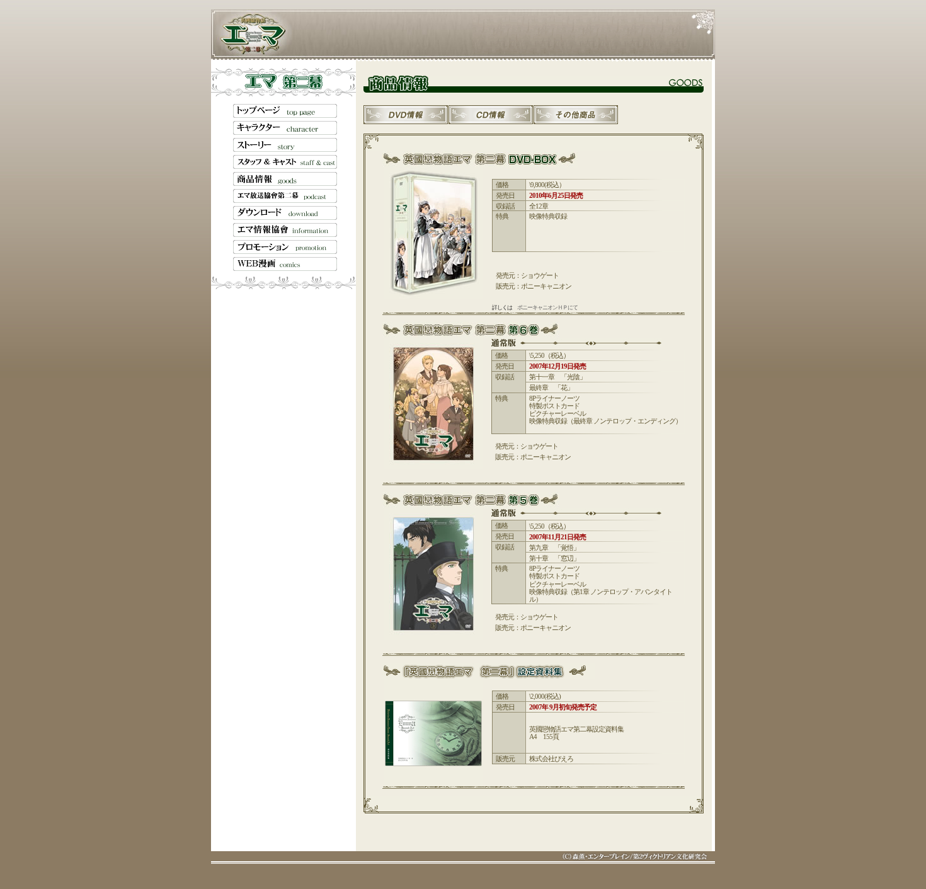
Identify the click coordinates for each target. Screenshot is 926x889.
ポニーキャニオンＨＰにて (547, 307)
